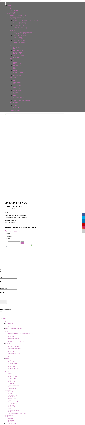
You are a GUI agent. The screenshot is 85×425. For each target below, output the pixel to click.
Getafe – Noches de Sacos (18, 55)
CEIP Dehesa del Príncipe (18, 63)
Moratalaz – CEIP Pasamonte (19, 42)
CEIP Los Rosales (16, 84)
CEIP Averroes (16, 57)
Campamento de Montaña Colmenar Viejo (21, 100)
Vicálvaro (14, 95)
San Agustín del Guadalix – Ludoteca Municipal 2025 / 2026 (25, 20)
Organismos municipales (15, 8)
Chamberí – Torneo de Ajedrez (19, 35)
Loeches (14, 60)
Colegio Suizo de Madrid (15, 110)
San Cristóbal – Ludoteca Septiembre (20, 23)
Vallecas (14, 43)
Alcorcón (14, 80)
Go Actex (9, 5)
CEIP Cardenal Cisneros (18, 50)
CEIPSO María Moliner (17, 53)
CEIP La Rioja (15, 92)
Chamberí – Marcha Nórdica (19, 40)
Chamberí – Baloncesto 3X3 (18, 37)
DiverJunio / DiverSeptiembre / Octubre (18, 15)
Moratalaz (15, 73)
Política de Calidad (35, 264)
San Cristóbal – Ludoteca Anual (19, 22)
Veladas (11, 45)
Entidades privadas (14, 12)
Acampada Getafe (16, 47)
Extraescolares (16, 107)
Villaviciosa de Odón (17, 75)
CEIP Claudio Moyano (17, 52)
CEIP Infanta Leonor (17, 65)
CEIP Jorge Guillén (17, 48)
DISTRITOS (12, 30)
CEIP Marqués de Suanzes (18, 97)
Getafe (14, 67)
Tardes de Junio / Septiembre (19, 109)
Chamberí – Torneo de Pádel (19, 38)
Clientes (9, 7)
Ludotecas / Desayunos (15, 18)
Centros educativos (14, 10)
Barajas (14, 87)
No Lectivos (12, 58)
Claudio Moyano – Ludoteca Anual (20, 27)
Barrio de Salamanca (17, 78)
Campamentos (13, 77)
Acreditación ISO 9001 (35, 262)
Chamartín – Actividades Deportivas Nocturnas (22, 32)
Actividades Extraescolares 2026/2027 (18, 17)
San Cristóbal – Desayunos (18, 25)
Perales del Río (16, 62)
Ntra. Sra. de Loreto (17, 85)
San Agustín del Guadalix (18, 72)
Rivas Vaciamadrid (14, 102)
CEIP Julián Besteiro (17, 90)
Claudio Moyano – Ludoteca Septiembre (21, 28)
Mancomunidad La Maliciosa (19, 89)
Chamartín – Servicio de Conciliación (20, 33)
